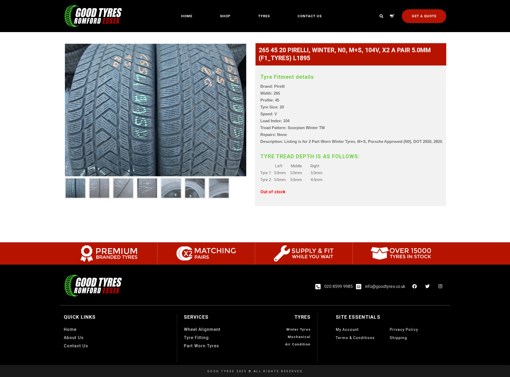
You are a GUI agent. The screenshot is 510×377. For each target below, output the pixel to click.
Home (186, 16)
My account (347, 329)
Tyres (264, 16)
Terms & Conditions (355, 338)
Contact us (310, 16)
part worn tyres (201, 345)
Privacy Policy (404, 329)
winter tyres (298, 329)
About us (74, 337)
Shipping (398, 338)
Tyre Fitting (196, 337)
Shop (225, 16)
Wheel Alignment (202, 329)
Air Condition (298, 344)
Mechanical (299, 337)
